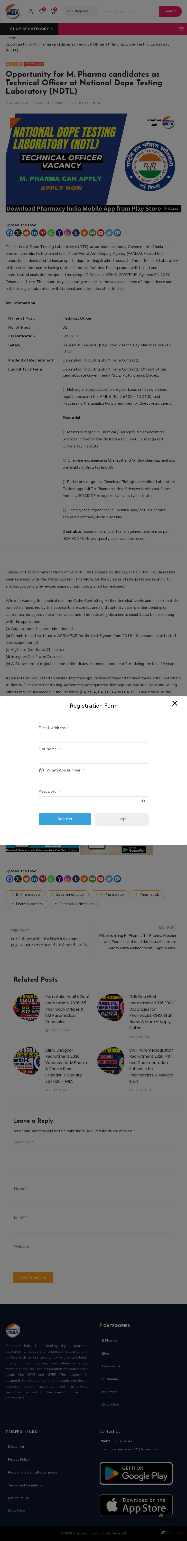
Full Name (50, 749)
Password (49, 791)
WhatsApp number (65, 770)
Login (122, 819)
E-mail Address (54, 727)
